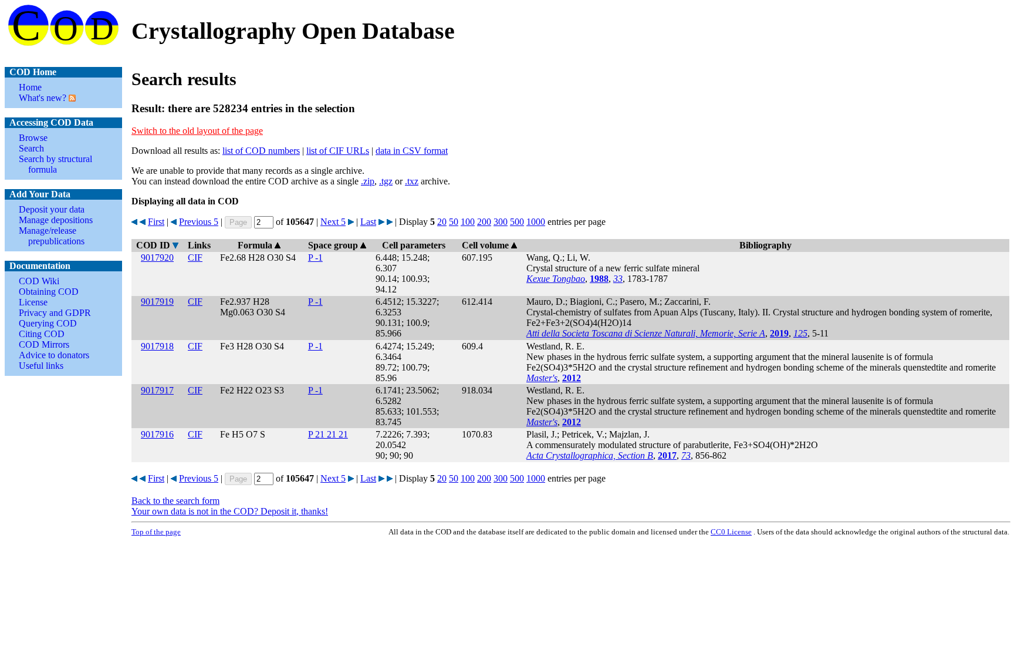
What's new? (42, 98)
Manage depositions (56, 220)
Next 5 (333, 222)
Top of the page (156, 531)
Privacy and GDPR (55, 313)
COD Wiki (39, 281)
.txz (411, 181)
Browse (33, 138)
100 (468, 222)
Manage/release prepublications (51, 236)
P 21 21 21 (328, 434)
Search (31, 148)
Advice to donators (54, 355)
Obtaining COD (49, 292)
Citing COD (42, 334)
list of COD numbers (261, 151)
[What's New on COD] (71, 98)
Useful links (41, 366)
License (33, 302)
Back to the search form (175, 501)
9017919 (157, 302)
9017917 (157, 390)
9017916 (157, 434)
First (156, 222)
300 (501, 222)
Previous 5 (198, 222)
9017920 (157, 258)
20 (442, 222)
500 (517, 222)
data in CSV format (412, 151)
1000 (535, 222)
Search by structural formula (55, 164)
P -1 (315, 258)
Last (368, 222)
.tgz (386, 181)
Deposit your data (51, 209)
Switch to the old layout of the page (197, 131)
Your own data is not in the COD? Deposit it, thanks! (229, 511)
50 (453, 222)
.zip (367, 181)
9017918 (157, 346)
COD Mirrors (44, 344)
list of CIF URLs (337, 151)
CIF (195, 258)
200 (484, 222)
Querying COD (48, 323)
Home (30, 87)
